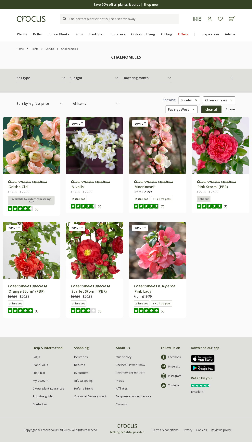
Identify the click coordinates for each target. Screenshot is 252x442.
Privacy (187, 430)
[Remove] (195, 100)
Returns (79, 365)
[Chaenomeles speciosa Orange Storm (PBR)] (31, 250)
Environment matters (130, 373)
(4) (99, 206)
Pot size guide (43, 396)
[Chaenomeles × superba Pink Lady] (157, 250)
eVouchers (81, 373)
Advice (230, 34)
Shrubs (49, 49)
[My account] (209, 19)
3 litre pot (15, 303)
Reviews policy (221, 430)
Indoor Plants (58, 34)
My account (40, 380)
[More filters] (232, 78)
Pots (79, 34)
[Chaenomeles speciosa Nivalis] (94, 145)
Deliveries (81, 357)
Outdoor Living (143, 34)
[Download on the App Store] (201, 359)
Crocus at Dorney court (90, 396)
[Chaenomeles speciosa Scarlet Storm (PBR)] (94, 250)
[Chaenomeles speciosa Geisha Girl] (31, 145)
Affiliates (122, 388)
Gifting (166, 34)
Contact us (40, 404)
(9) (36, 209)
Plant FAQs (40, 365)
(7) (162, 311)
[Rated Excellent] (201, 385)
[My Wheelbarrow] (232, 19)
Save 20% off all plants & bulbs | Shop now (126, 4)
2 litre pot (78, 199)
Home (20, 49)
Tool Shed (97, 34)
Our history (124, 357)
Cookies (201, 430)
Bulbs (37, 34)
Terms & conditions (165, 430)
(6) (162, 206)
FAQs (36, 357)
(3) (99, 311)
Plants (22, 34)
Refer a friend (83, 388)
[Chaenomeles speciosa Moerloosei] (157, 145)
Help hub (39, 373)
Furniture (117, 34)
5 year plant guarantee (48, 388)
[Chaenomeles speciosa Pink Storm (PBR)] (220, 145)
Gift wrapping (83, 380)
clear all (211, 109)
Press (120, 380)
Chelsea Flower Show (130, 365)
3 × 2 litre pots (162, 199)
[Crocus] (31, 19)
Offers (183, 34)
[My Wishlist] (220, 19)
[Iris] (197, 19)
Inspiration (210, 34)
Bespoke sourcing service (134, 396)
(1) (225, 206)
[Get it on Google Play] (201, 368)
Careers (121, 404)
